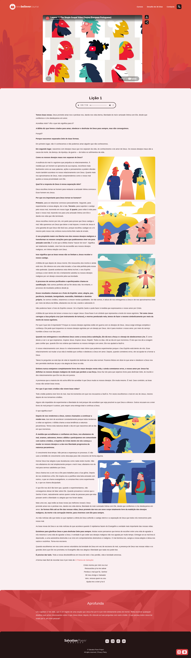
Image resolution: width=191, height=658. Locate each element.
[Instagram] (118, 642)
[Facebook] (113, 642)
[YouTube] (107, 642)
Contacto (170, 7)
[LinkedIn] (124, 642)
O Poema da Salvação (84, 560)
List (179, 652)
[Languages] (179, 6)
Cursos (140, 7)
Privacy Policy (102, 652)
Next (184, 652)
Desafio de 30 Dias (155, 7)
